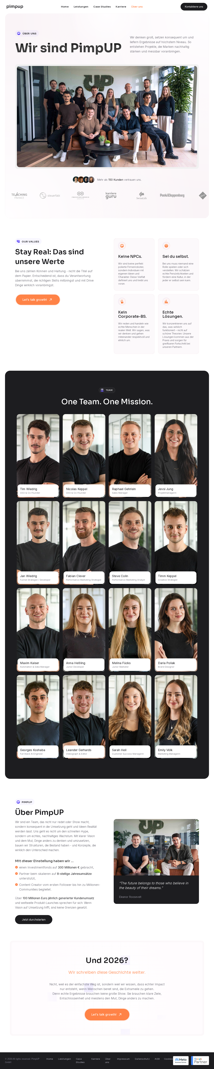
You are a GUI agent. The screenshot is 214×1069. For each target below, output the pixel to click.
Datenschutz (142, 1058)
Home (65, 6)
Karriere (121, 6)
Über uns (137, 6)
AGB (157, 1058)
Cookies (168, 1058)
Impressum (123, 1058)
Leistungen (81, 6)
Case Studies (102, 6)
